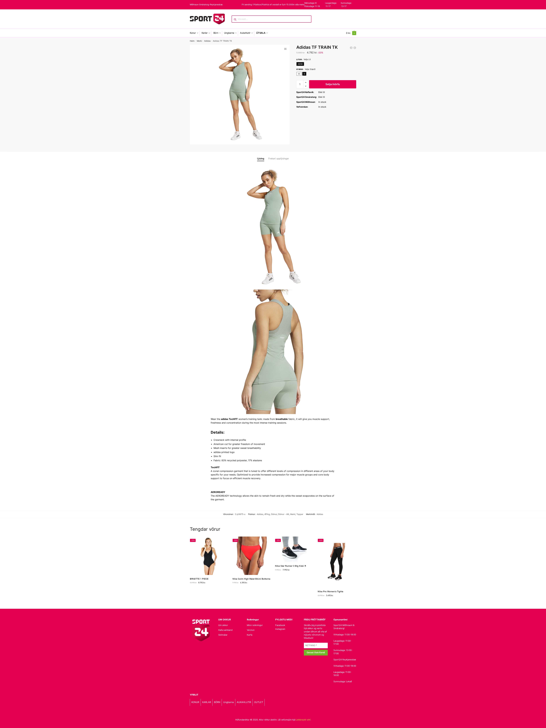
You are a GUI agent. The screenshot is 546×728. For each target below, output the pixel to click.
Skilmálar (223, 634)
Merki (199, 41)
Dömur (274, 514)
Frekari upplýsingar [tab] (278, 158)
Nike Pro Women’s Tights (330, 591)
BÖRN (217, 702)
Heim (192, 41)
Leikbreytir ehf (303, 719)
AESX (300, 64)
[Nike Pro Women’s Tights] (337, 562)
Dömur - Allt (283, 514)
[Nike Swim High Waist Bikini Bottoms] (251, 556)
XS (299, 74)
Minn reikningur (255, 625)
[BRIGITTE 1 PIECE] (209, 556)
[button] (285, 49)
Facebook (280, 625)
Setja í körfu (332, 84)
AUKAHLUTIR (244, 702)
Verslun (251, 630)
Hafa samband (225, 630)
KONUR (195, 702)
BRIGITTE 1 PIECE (199, 578)
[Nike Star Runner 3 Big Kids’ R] (294, 549)
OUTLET (258, 702)
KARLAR (206, 702)
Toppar (299, 514)
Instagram (280, 629)
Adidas (207, 41)
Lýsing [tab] (260, 158)
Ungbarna (228, 702)
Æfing (267, 514)
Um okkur (223, 625)
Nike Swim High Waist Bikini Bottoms (251, 578)
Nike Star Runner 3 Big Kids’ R (290, 565)
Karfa (249, 634)
